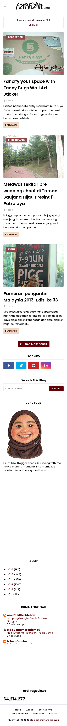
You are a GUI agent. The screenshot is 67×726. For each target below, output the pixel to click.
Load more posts (35, 344)
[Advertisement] (33, 516)
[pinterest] (33, 365)
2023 (10, 584)
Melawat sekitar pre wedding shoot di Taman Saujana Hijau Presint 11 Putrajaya (30, 194)
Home (18, 710)
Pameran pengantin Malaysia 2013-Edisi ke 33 (30, 297)
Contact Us (45, 710)
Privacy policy (20, 714)
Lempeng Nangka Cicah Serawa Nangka (27, 619)
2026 (10, 569)
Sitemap (53, 714)
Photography (16, 140)
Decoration (15, 37)
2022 (10, 589)
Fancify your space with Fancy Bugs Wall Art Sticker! (29, 87)
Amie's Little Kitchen (21, 615)
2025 (10, 574)
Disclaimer (38, 714)
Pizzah (9, 100)
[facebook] (8, 365)
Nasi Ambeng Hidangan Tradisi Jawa (30, 632)
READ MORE (11, 125)
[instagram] (46, 365)
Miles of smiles (17, 641)
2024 (10, 579)
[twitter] (21, 365)
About (29, 710)
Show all (33, 24)
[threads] (58, 365)
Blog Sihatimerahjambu (23, 630)
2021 (10, 594)
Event (11, 249)
